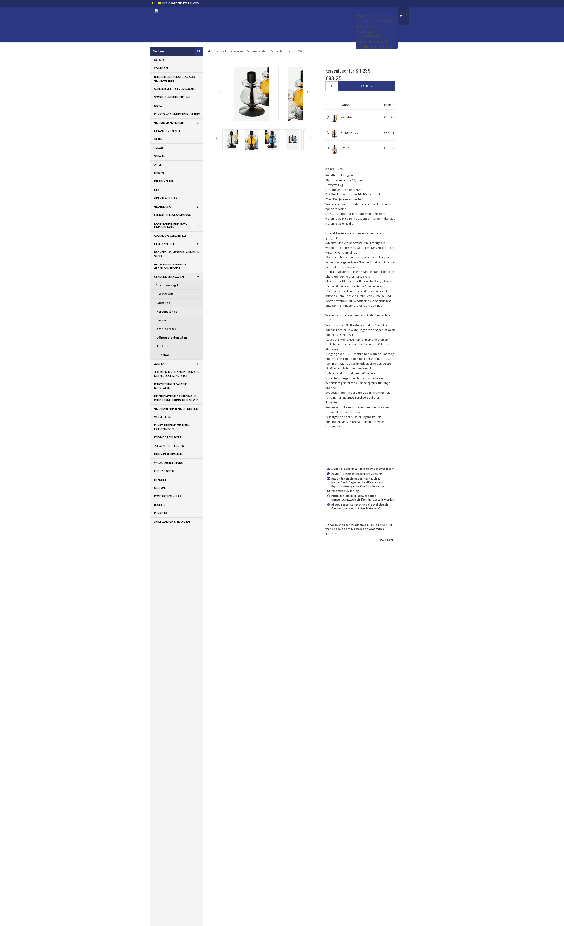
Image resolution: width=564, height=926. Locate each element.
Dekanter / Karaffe (167, 131)
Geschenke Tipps (165, 244)
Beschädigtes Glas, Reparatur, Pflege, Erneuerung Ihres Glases (176, 398)
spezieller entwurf (372, 41)
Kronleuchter (166, 329)
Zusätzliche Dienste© (169, 446)
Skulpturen (164, 294)
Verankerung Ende (170, 285)
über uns (363, 26)
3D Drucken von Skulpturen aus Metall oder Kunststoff (176, 374)
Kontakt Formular (167, 496)
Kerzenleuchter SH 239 (286, 51)
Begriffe (159, 505)
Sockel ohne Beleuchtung (172, 97)
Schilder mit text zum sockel (174, 89)
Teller (158, 148)
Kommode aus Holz (167, 437)
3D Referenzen (369, 36)
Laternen (163, 303)
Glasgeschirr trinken (169, 122)
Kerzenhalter (163, 181)
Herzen (159, 173)
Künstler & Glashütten (375, 21)
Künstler (160, 513)
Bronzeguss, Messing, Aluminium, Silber (177, 254)
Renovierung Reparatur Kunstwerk (170, 386)
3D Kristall (162, 68)
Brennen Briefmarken (168, 454)
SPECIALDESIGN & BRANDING (172, 521)
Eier (156, 190)
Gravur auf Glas (165, 198)
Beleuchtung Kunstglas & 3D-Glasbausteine (175, 78)
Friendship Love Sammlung (172, 215)
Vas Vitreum (162, 417)
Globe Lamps (163, 206)
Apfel (157, 165)
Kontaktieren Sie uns (374, 46)
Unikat (159, 106)
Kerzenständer (167, 312)
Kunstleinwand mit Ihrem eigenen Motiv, (172, 427)
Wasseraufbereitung (168, 463)
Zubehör (162, 355)
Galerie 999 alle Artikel (170, 236)
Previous (220, 91)
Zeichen (159, 364)
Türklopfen (164, 346)
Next (307, 91)
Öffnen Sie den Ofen (171, 338)
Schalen (159, 156)
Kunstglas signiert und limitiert (177, 114)
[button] (409, 15)
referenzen (365, 31)
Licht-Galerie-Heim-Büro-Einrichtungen (171, 225)
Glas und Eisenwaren (169, 277)
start (360, 16)
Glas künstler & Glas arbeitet (175, 408)
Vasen (158, 139)
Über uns (160, 488)
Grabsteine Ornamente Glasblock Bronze (170, 266)
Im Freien (160, 479)
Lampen (162, 320)
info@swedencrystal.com (180, 3)
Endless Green (164, 471)
